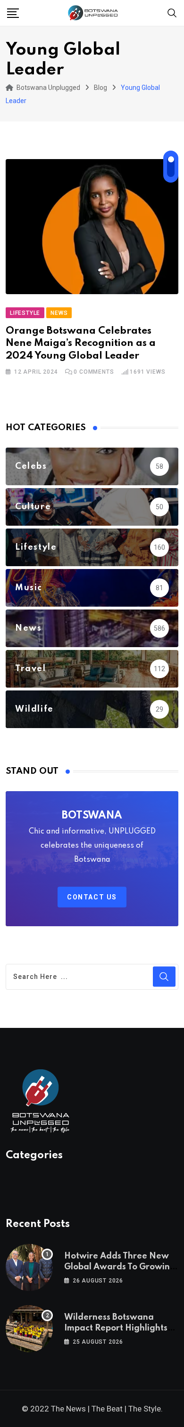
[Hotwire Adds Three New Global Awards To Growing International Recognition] (29, 1267)
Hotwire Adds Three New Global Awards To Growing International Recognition (120, 1267)
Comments (94, 372)
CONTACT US (92, 897)
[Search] (172, 12)
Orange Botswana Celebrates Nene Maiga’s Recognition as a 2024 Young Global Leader (81, 343)
